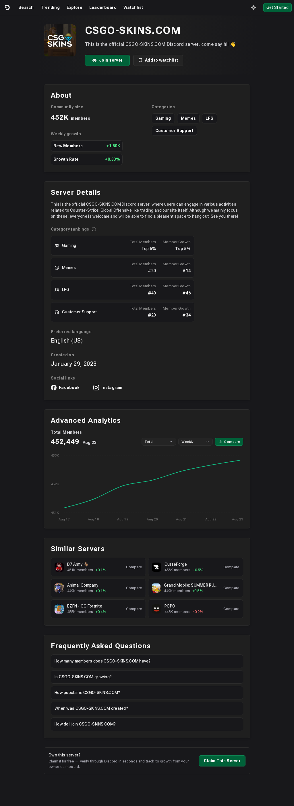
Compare (232, 442)
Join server (111, 60)
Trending (50, 7)
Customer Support (174, 130)
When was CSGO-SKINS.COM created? (91, 708)
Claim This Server (222, 760)
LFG (209, 118)
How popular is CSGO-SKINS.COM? (87, 692)
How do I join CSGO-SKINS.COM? (85, 724)
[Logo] (6, 7)
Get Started (277, 7)
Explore (74, 7)
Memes (188, 118)
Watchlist (133, 7)
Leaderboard (103, 7)
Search (26, 7)
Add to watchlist (161, 60)
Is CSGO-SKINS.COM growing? (83, 677)
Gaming (163, 118)
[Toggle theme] (253, 7)
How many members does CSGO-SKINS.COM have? (103, 661)
